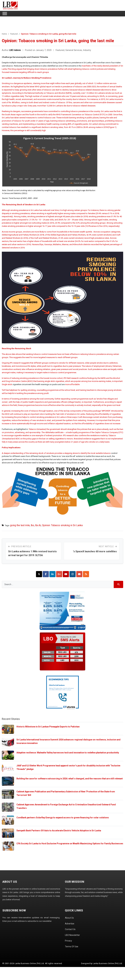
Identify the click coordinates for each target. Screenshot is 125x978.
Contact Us (70, 929)
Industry (87, 50)
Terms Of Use (71, 946)
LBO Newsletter (72, 935)
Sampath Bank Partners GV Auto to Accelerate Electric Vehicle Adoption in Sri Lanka (58, 830)
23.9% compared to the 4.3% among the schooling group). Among (84, 223)
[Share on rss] (86, 574)
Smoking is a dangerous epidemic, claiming (21, 83)
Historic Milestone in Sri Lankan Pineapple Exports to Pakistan (48, 726)
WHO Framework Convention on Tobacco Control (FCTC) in (82, 114)
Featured (14, 34)
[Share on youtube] (66, 574)
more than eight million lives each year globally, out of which (67, 83)
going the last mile (20, 525)
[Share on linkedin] (52, 574)
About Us (69, 918)
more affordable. (72, 384)
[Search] (118, 584)
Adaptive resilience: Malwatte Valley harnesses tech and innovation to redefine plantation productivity (67, 752)
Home (4, 34)
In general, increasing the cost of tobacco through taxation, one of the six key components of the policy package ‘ (52, 411)
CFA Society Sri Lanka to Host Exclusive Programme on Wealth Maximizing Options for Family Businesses (69, 843)
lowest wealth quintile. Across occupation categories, (97, 232)
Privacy (68, 940)
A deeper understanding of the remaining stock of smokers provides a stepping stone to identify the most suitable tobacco (56, 453)
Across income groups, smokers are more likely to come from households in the (37, 232)
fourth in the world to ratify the (42, 114)
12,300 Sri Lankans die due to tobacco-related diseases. (71, 106)
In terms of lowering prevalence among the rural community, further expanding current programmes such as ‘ (49, 399)
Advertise (69, 923)
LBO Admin (15, 50)
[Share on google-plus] (59, 574)
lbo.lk (38, 525)
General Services (73, 50)
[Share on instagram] (73, 574)
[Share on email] (79, 574)
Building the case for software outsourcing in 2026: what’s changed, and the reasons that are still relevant (69, 778)
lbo (32, 525)
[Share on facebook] (46, 574)
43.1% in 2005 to (76, 127)
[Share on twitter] (39, 574)
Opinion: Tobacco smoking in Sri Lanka (62, 525)
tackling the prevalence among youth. (32, 393)
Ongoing (6, 363)
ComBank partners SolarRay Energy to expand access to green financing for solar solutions (62, 817)
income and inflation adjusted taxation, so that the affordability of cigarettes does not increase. (79, 423)
